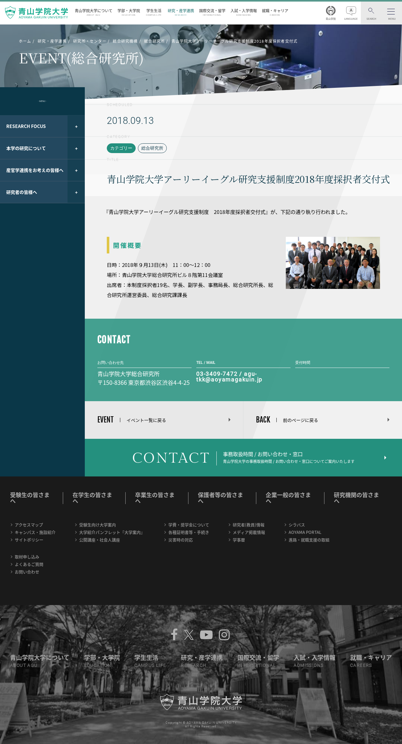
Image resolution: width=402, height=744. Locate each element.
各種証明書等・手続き (188, 532)
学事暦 (239, 540)
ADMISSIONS (308, 665)
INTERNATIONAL (256, 665)
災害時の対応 (180, 540)
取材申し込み (27, 557)
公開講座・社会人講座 (99, 540)
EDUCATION (97, 665)
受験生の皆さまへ (30, 498)
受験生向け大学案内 (97, 525)
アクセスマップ (29, 525)
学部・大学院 (128, 12)
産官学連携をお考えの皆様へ (34, 170)
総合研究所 (152, 148)
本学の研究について (26, 148)
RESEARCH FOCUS (26, 126)
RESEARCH (193, 665)
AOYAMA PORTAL (305, 532)
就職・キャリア (275, 12)
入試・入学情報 (244, 12)
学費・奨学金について (188, 525)
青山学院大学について (93, 12)
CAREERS (361, 665)
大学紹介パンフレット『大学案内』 (112, 532)
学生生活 (154, 12)
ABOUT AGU (24, 665)
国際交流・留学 (212, 12)
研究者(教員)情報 (248, 525)
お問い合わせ (27, 572)
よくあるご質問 (29, 564)
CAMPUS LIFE (150, 665)
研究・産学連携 (181, 12)
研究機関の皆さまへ (356, 498)
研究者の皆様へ (21, 192)
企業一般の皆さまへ (288, 498)
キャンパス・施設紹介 (35, 532)
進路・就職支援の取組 (309, 540)
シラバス (297, 525)
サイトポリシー (29, 540)
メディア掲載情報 (249, 532)
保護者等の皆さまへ (220, 498)
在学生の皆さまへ (92, 498)
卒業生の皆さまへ (155, 498)
